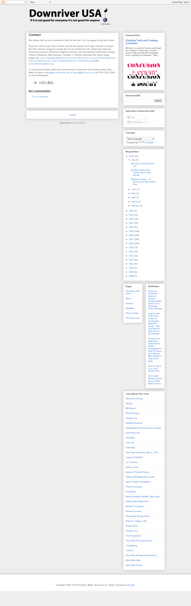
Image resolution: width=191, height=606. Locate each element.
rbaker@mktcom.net (82, 72)
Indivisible (130, 447)
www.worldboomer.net (40, 60)
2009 (131, 272)
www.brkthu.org (85, 60)
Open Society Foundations (138, 482)
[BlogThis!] (43, 82)
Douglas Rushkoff (134, 423)
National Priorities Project (137, 472)
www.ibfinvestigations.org (41, 63)
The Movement (133, 318)
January (135, 205)
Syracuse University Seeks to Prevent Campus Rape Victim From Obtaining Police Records (155, 300)
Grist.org (130, 442)
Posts (132, 117)
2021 (131, 223)
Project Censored (134, 486)
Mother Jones (132, 467)
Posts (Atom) (79, 122)
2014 (131, 251)
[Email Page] (35, 82)
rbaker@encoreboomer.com (57, 72)
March (134, 201)
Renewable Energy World (138, 516)
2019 (131, 231)
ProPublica (131, 491)
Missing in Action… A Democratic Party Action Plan (143, 181)
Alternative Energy (134, 398)
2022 (131, 219)
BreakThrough (132, 413)
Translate (149, 142)
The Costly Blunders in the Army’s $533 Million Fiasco (155, 380)
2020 (131, 227)
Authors (129, 303)
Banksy (129, 403)
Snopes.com (131, 531)
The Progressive (133, 536)
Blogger (131, 584)
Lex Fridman (132, 462)
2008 (131, 276)
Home (72, 114)
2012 (131, 260)
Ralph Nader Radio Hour (137, 501)
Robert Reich (132, 526)
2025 (131, 156)
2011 (131, 264)
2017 (131, 239)
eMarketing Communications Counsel (143, 428)
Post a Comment (40, 96)
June (134, 189)
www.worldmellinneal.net (64, 60)
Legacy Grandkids (134, 457)
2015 (131, 247)
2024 (131, 210)
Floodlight (130, 437)
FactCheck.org (133, 433)
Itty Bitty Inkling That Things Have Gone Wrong (141, 172)
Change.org (131, 418)
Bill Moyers (131, 408)
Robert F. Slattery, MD (136, 521)
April (133, 197)
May (133, 193)
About (128, 298)
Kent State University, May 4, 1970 (142, 452)
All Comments (136, 122)
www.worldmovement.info (102, 57)
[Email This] (40, 82)
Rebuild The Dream (135, 506)
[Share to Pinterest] (51, 82)
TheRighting (131, 545)
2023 (131, 215)
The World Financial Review (139, 540)
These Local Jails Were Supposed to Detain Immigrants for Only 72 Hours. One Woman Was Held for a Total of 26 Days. (155, 349)
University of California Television (141, 555)
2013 (131, 255)
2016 (131, 243)
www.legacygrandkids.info (52, 57)
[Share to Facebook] (49, 82)
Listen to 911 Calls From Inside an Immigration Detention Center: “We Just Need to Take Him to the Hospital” (154, 323)
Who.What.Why (133, 560)
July (133, 160)
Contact (130, 308)
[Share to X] (46, 82)
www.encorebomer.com (78, 57)
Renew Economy (134, 511)
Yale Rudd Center (134, 565)
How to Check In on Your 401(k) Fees (154, 368)
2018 (131, 235)
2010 (131, 268)
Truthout (130, 550)
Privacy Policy (132, 313)
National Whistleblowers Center (140, 477)
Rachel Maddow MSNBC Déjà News (143, 496)
